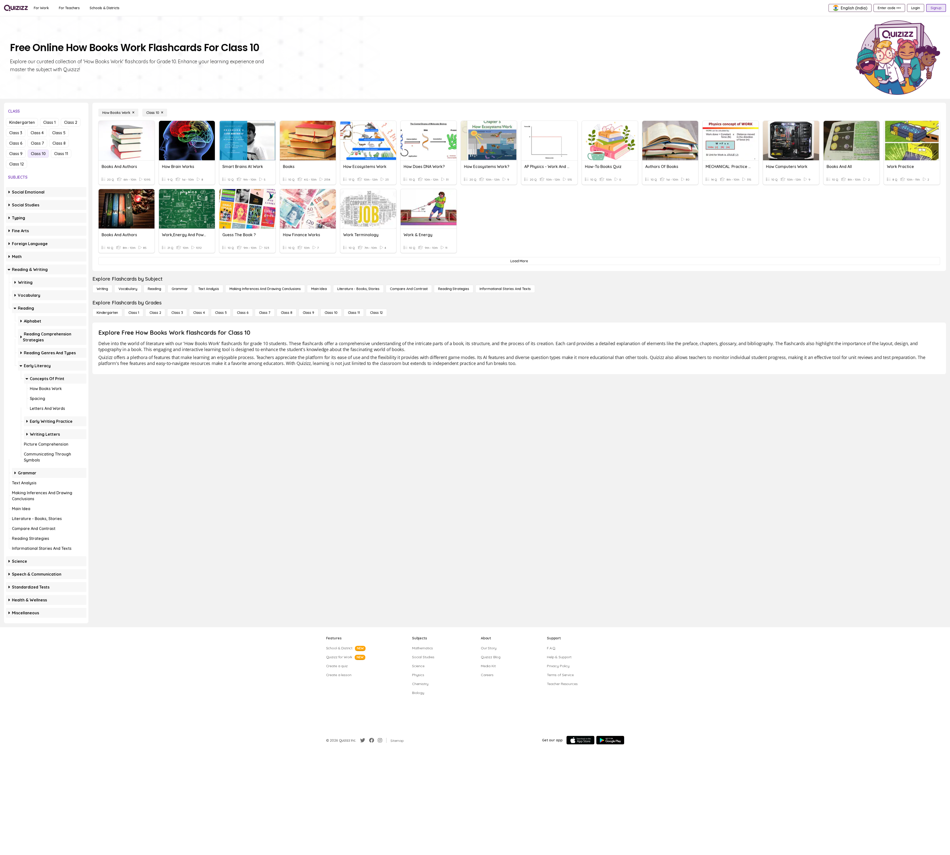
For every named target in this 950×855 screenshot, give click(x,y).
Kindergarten (22, 122)
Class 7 (37, 143)
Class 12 (16, 164)
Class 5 (59, 132)
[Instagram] (380, 740)
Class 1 (49, 122)
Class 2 (70, 122)
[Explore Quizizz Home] (16, 8)
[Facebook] (371, 740)
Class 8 (59, 143)
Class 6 (15, 143)
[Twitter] (362, 740)
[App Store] (580, 740)
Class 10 (38, 153)
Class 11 (61, 153)
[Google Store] (610, 740)
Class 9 (15, 153)
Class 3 (15, 132)
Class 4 (37, 132)
